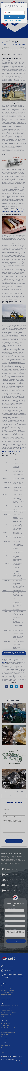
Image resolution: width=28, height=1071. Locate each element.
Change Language (14, 17)
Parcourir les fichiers (14, 836)
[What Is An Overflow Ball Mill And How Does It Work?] (14, 713)
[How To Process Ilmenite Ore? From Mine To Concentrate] (14, 779)
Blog (9, 40)
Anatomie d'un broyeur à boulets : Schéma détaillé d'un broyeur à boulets (13, 210)
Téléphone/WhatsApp (10, 919)
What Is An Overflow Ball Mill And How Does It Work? (12, 717)
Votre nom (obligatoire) (11, 908)
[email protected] (8, 966)
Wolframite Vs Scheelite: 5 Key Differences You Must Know (14, 739)
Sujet (6, 924)
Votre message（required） (11, 929)
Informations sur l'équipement (9, 41)
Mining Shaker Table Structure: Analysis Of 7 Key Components (14, 761)
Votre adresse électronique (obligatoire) (14, 913)
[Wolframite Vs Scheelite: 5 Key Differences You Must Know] (14, 735)
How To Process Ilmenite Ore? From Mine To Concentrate (13, 783)
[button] (6, 686)
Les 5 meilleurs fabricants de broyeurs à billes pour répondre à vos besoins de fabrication (12, 450)
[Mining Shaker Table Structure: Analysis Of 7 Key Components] (14, 757)
